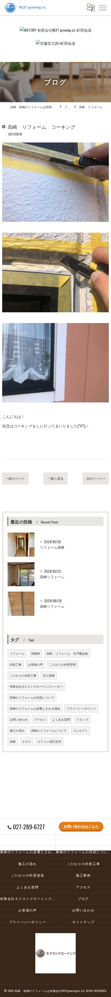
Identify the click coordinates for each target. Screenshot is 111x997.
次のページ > (95, 478)
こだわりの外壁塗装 (62, 664)
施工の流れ (17, 730)
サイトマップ (83, 921)
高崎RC (35, 653)
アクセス (40, 719)
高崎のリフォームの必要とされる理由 (35, 708)
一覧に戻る (55, 478)
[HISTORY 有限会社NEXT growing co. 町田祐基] (56, 30)
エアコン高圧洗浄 (49, 741)
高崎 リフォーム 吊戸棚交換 (67, 653)
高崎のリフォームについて (49, 730)
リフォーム (17, 653)
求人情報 (49, 675)
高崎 (13, 741)
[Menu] (103, 7)
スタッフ (82, 719)
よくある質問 (61, 719)
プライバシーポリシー (81, 708)
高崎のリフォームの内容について (32, 697)
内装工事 (16, 664)
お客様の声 (35, 664)
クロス (26, 741)
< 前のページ (15, 478)
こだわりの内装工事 (23, 675)
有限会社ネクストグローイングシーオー (36, 686)
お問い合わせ (18, 719)
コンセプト (80, 730)
